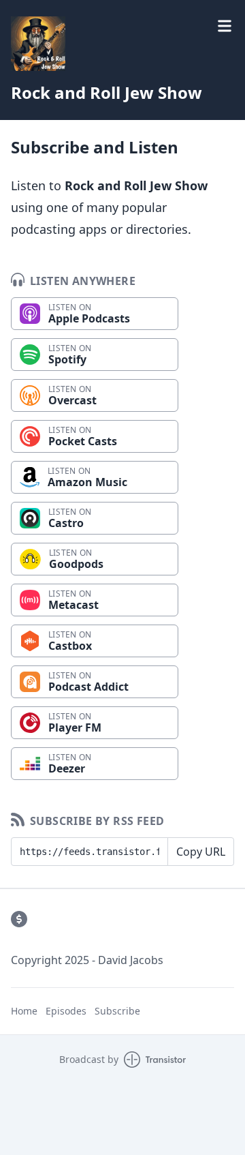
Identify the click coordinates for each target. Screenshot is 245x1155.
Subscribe (117, 1010)
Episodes (66, 1010)
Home (24, 1010)
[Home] (38, 43)
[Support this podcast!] (19, 919)
